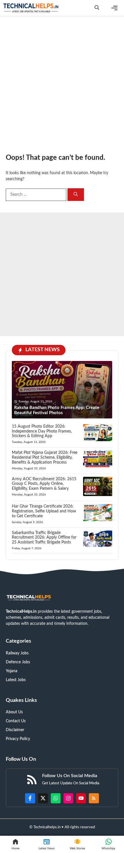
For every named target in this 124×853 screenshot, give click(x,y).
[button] (97, 8)
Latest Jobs (16, 680)
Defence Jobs (18, 662)
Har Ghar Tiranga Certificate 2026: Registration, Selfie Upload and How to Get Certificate (44, 511)
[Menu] (114, 8)
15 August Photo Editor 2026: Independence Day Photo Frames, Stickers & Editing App (42, 431)
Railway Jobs (17, 653)
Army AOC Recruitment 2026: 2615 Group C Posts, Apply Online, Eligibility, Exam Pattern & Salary (44, 484)
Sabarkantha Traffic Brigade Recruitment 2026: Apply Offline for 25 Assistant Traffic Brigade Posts (44, 538)
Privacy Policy (18, 739)
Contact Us (16, 721)
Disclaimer (15, 730)
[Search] (75, 194)
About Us (14, 712)
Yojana (11, 671)
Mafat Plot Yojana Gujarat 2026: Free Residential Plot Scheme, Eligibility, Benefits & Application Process (44, 457)
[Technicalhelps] (31, 8)
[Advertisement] (62, 82)
